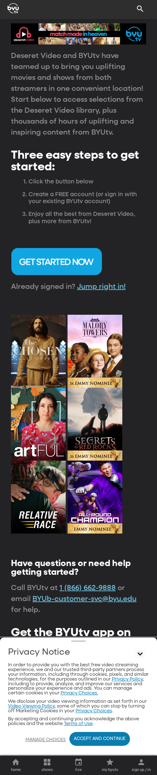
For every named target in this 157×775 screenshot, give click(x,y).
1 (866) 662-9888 (88, 588)
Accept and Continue (100, 739)
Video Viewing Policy (31, 706)
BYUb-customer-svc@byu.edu (84, 598)
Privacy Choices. (79, 693)
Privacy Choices (94, 711)
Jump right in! (101, 286)
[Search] (140, 9)
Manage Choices (46, 740)
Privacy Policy (127, 679)
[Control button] (140, 654)
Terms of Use (78, 723)
